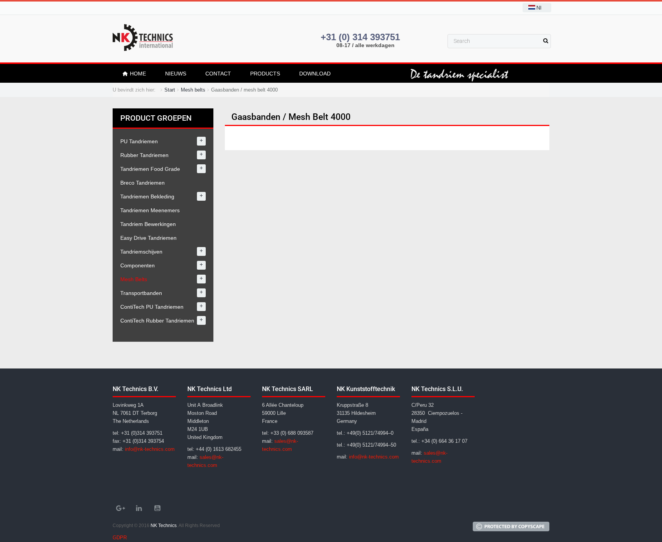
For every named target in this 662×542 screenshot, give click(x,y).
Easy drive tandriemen (148, 238)
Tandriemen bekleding (147, 196)
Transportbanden (141, 293)
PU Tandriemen (139, 141)
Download (315, 73)
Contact (218, 73)
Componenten (137, 265)
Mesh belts (193, 90)
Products (265, 73)
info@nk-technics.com (150, 449)
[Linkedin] (138, 508)
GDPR (120, 537)
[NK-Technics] (143, 37)
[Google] (120, 508)
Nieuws (175, 73)
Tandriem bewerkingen (148, 224)
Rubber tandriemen (144, 155)
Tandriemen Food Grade (150, 169)
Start (169, 90)
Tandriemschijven (141, 252)
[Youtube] (157, 508)
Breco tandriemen (142, 183)
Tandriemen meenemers (150, 210)
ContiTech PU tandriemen (152, 307)
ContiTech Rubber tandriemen (157, 321)
